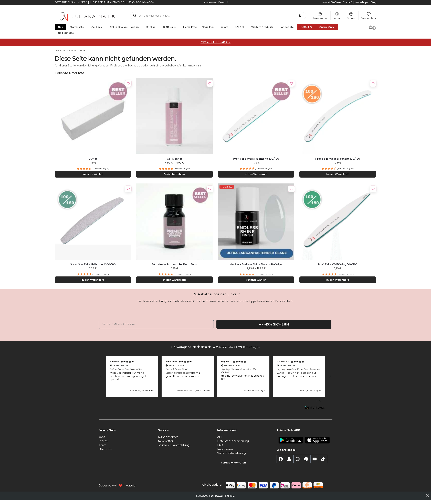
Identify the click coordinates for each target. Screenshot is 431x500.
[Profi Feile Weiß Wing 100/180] (337, 221)
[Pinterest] (306, 459)
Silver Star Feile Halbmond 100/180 (93, 264)
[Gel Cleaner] (174, 116)
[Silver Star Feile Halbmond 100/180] (93, 221)
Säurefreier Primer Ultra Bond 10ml (174, 264)
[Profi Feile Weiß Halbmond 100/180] (256, 116)
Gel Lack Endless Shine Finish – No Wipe (256, 264)
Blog (373, 2)
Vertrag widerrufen (233, 462)
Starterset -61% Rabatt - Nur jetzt (215, 495)
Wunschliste (368, 18)
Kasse (336, 18)
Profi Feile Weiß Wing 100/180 (338, 264)
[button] (372, 26)
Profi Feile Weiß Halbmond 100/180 (256, 158)
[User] (289, 459)
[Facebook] (281, 459)
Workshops (361, 2)
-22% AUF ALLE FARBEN (215, 42)
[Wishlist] (128, 83)
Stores (351, 18)
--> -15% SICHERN (274, 324)
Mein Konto (320, 18)
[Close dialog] (427, 495)
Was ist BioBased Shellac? (337, 2)
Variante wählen (93, 174)
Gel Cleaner (174, 158)
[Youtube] (314, 459)
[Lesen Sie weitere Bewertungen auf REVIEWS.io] (315, 408)
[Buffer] (93, 116)
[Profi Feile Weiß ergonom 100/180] (337, 116)
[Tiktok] (323, 459)
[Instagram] (297, 459)
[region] (215, 376)
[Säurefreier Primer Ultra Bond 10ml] (174, 221)
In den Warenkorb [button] (256, 174)
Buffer (93, 158)
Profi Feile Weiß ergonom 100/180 (337, 158)
